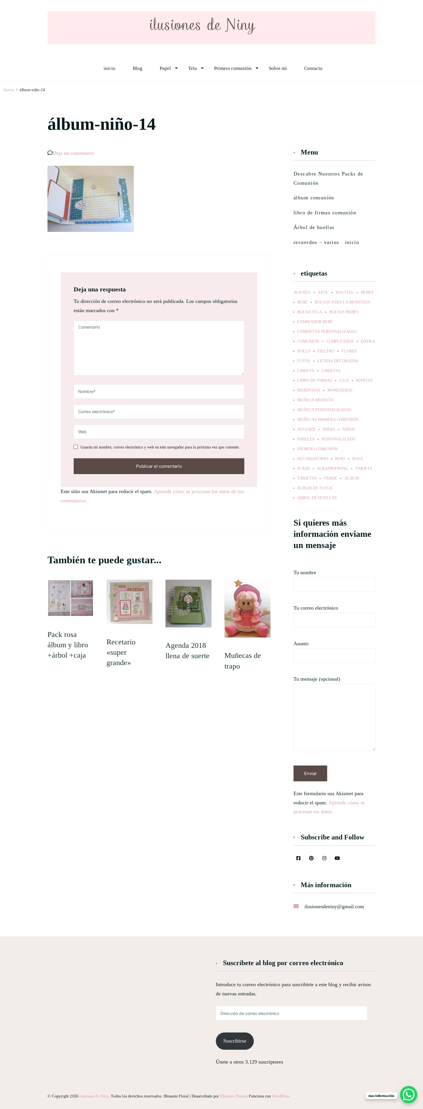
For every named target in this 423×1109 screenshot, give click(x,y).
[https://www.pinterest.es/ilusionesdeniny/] (311, 858)
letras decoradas (338, 361)
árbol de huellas (317, 498)
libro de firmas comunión (325, 212)
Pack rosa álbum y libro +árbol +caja (67, 645)
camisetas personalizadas (327, 332)
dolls (303, 351)
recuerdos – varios (316, 242)
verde (330, 478)
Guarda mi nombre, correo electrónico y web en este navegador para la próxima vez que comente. (160, 447)
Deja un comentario (73, 153)
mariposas (308, 390)
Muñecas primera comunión (328, 420)
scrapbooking (332, 469)
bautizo (345, 293)
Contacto (313, 68)
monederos (339, 390)
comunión (308, 341)
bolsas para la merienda (342, 302)
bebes (367, 293)
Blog (137, 68)
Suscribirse (234, 1041)
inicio (109, 68)
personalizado (338, 439)
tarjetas (307, 478)
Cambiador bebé (315, 322)
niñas (329, 429)
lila (344, 381)
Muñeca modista (315, 400)
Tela (192, 68)
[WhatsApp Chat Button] (408, 1094)
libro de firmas (314, 381)
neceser (306, 429)
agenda (302, 293)
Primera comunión (232, 68)
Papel (165, 68)
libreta (305, 371)
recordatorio (312, 459)
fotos (303, 361)
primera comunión (317, 449)
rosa (357, 459)
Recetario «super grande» (121, 652)
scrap (303, 469)
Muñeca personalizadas (324, 410)
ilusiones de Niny (93, 1096)
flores (349, 351)
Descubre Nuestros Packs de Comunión (328, 178)
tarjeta (363, 469)
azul (323, 293)
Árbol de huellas (314, 227)
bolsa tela (309, 312)
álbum (351, 478)
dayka (368, 341)
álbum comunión (314, 198)
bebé (302, 302)
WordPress (280, 1096)
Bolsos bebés (344, 312)
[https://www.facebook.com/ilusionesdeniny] (298, 858)
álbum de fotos (314, 488)
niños (348, 429)
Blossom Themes (234, 1096)
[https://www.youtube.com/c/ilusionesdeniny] (337, 858)
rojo (340, 459)
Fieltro (326, 351)
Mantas (364, 381)
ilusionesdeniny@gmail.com (334, 906)
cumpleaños (340, 341)
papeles (306, 439)
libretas (331, 371)
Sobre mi (278, 68)
